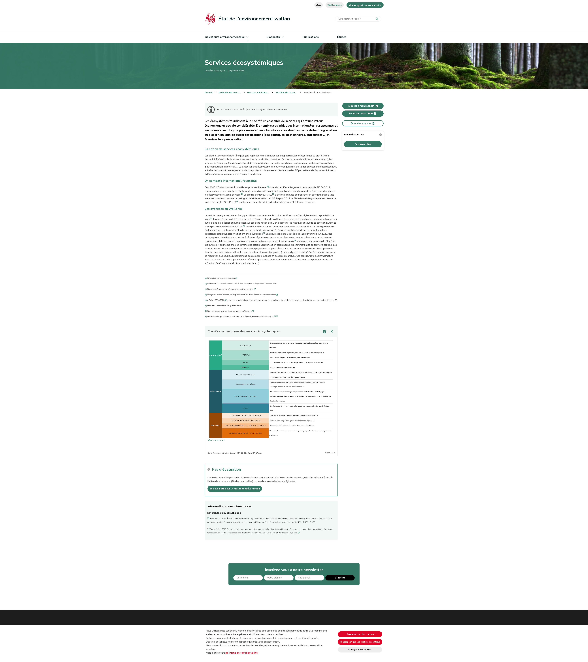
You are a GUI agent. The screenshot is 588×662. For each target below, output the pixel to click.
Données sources (361, 123)
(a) (275, 316)
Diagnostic (274, 37)
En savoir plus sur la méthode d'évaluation (235, 488)
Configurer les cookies (360, 649)
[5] (211, 218)
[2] (242, 194)
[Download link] (325, 331)
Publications (310, 37)
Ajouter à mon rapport (361, 106)
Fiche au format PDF (361, 113)
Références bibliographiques (224, 513)
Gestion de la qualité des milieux (286, 92)
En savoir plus (363, 144)
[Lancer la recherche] (378, 19)
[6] (244, 225)
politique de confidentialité (241, 652)
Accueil (209, 92)
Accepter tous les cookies (360, 634)
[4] (237, 201)
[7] (264, 233)
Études (342, 37)
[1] (267, 186)
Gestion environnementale (258, 92)
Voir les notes (215, 440)
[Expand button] (332, 331)
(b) (277, 316)
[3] (273, 194)
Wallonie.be (334, 5)
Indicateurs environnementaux (225, 37)
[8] (295, 240)
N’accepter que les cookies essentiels (360, 641)
